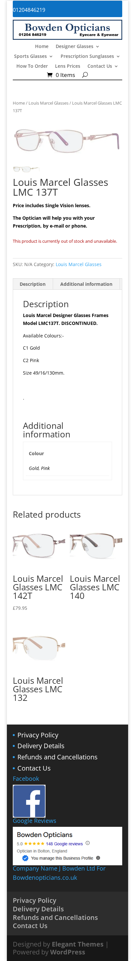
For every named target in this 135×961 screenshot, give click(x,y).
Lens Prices (67, 66)
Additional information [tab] (86, 284)
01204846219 (29, 9)
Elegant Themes (78, 944)
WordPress (67, 952)
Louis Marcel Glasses (48, 103)
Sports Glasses (30, 56)
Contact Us (99, 66)
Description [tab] (33, 284)
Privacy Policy (37, 734)
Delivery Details (41, 745)
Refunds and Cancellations (57, 756)
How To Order (32, 66)
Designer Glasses (74, 46)
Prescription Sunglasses (87, 56)
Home (41, 46)
